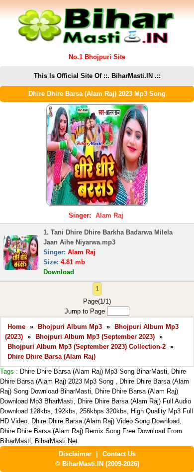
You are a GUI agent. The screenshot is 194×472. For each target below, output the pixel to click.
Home (16, 326)
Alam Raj (109, 215)
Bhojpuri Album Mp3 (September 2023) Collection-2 (86, 346)
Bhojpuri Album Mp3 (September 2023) (95, 336)
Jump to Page (86, 311)
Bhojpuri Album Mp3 (70, 326)
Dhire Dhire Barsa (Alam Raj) (51, 356)
